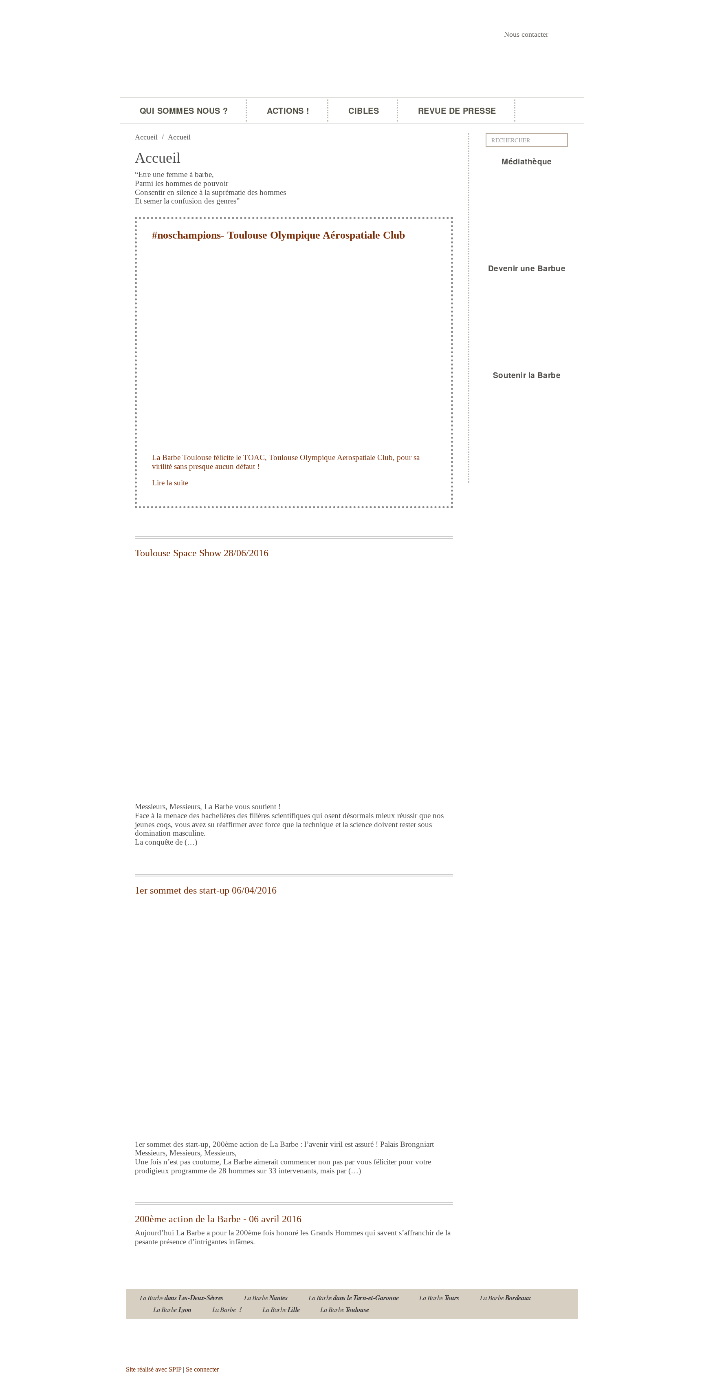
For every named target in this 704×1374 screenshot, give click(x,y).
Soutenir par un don (663, 1348)
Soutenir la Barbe (527, 375)
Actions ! (288, 110)
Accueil (146, 137)
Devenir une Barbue (527, 268)
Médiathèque (527, 161)
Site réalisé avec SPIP (153, 1369)
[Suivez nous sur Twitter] (184, 1339)
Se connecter (202, 1369)
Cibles (363, 110)
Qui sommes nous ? (184, 110)
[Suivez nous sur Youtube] (160, 1339)
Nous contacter (526, 34)
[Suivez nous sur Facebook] (208, 1339)
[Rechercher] (564, 139)
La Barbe (182, 1297)
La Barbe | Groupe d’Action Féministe (239, 104)
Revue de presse (457, 110)
